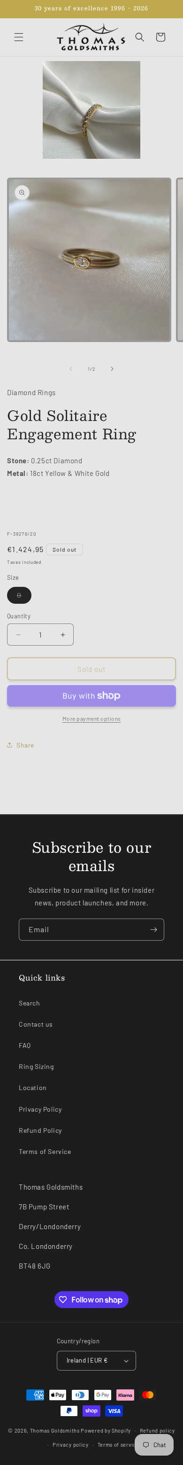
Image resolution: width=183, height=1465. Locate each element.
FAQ (25, 1045)
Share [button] (25, 745)
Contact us (36, 1024)
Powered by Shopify (106, 1430)
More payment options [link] (91, 718)
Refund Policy (40, 1130)
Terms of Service (45, 1151)
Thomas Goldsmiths (55, 1430)
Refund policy (157, 1430)
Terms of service (118, 1445)
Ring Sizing (36, 1066)
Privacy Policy (40, 1109)
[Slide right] (112, 368)
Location (33, 1087)
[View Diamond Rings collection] (91, 110)
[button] (18, 37)
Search (29, 1003)
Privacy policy (71, 1445)
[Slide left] (71, 368)
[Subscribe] (153, 930)
